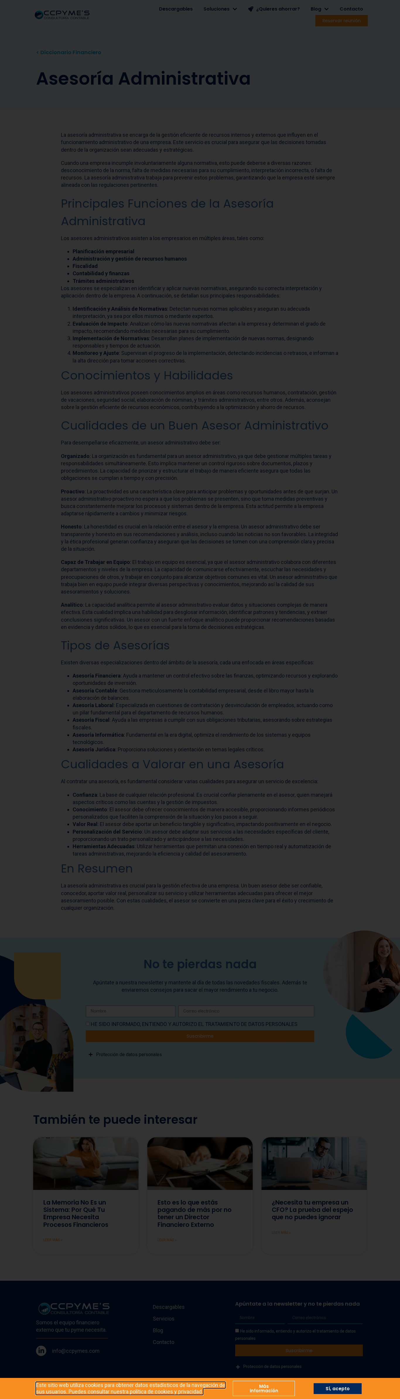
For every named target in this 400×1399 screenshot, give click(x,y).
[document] (200, 699)
